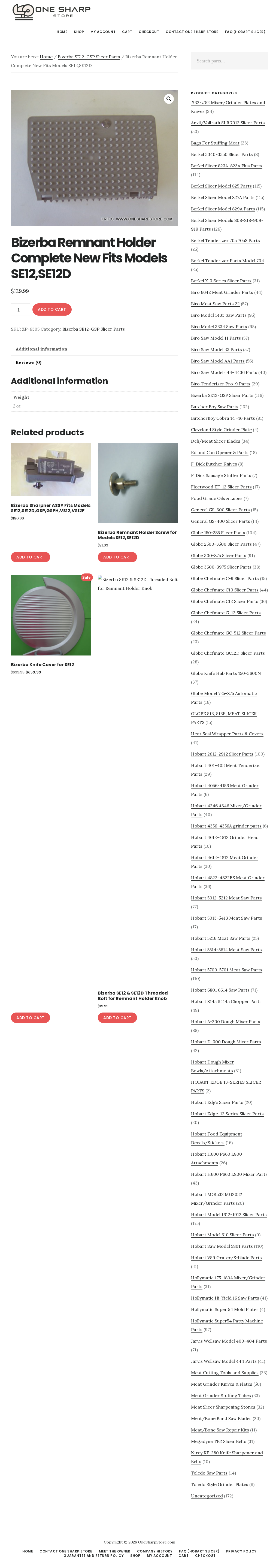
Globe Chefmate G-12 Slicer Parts (226, 612)
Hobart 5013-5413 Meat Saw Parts (226, 918)
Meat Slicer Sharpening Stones (223, 1407)
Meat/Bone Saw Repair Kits (220, 1430)
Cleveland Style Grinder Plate (221, 429)
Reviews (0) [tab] (28, 362)
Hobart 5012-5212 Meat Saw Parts (226, 898)
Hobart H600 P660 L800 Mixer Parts (229, 1174)
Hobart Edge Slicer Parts (217, 1102)
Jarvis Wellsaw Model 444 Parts (224, 1361)
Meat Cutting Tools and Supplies (225, 1372)
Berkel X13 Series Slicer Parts (221, 280)
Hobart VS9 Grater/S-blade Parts (226, 1257)
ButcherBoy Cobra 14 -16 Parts (223, 418)
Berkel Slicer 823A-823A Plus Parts (226, 165)
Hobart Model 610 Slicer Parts (222, 1234)
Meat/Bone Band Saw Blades (221, 1418)
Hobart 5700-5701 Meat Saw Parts (226, 969)
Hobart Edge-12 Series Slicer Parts (227, 1113)
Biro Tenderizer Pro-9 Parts (220, 383)
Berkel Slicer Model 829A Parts (223, 209)
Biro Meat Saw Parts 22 (215, 303)
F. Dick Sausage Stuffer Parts (221, 475)
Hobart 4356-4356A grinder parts (226, 826)
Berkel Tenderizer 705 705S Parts (225, 240)
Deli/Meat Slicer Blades (215, 441)
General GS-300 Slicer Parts (220, 509)
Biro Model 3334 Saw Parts (219, 326)
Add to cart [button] (30, 557)
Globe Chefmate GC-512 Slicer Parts (228, 633)
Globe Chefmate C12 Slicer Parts (224, 601)
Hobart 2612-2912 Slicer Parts (222, 754)
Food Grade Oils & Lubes (216, 498)
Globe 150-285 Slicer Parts (218, 532)
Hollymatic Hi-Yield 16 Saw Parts (225, 1298)
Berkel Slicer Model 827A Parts (222, 197)
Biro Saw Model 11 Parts (216, 338)
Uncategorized (207, 1495)
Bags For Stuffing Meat (215, 143)
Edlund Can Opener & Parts (219, 452)
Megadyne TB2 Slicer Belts (218, 1441)
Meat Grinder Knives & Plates (221, 1384)
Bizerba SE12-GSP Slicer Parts (89, 56)
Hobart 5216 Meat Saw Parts (220, 938)
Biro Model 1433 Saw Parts (219, 315)
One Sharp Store (52, 12)
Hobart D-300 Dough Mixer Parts (226, 1041)
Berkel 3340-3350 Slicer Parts (222, 154)
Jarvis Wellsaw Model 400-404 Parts (229, 1341)
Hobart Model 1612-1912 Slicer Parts (229, 1214)
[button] (169, 99)
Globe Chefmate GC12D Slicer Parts (228, 653)
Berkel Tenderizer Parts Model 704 (227, 260)
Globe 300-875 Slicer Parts (218, 555)
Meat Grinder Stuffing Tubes (221, 1395)
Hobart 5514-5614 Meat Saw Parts (226, 949)
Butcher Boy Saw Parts (214, 406)
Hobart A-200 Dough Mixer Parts (225, 1021)
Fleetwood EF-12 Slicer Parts (221, 487)
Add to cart (52, 309)
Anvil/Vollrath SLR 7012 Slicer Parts (228, 122)
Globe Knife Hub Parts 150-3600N (226, 673)
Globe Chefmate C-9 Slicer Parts (225, 578)
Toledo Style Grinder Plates (219, 1484)
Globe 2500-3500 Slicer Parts (221, 544)
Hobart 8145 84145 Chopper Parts (226, 1001)
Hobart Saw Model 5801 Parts (222, 1246)
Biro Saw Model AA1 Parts (218, 361)
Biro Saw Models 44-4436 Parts (224, 372)
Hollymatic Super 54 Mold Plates (225, 1309)
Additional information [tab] (41, 349)
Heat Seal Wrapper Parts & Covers (227, 733)
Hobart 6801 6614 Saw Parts (220, 990)
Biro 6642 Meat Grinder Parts (222, 292)
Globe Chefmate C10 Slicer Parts (225, 590)
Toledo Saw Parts (209, 1473)
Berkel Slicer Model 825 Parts (221, 186)
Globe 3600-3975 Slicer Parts (221, 567)
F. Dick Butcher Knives (214, 464)
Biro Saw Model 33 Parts (216, 349)
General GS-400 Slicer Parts (220, 521)
